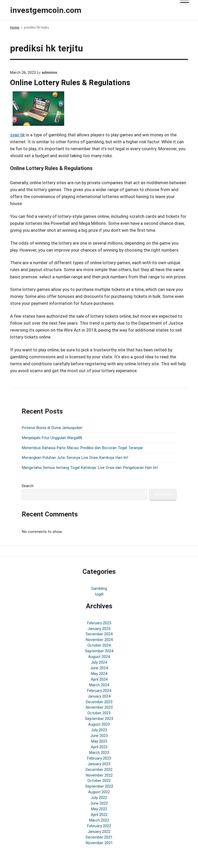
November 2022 (99, 775)
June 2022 (99, 803)
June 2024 (99, 668)
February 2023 (99, 758)
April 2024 (99, 679)
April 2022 (99, 814)
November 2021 (99, 843)
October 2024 (99, 645)
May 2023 (99, 741)
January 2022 (99, 831)
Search (28, 486)
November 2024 (99, 639)
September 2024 (99, 651)
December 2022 (99, 769)
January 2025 (99, 628)
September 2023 (99, 718)
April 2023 (99, 747)
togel (99, 594)
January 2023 (99, 764)
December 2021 (99, 837)
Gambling (99, 588)
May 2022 (99, 809)
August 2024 (99, 656)
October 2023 (99, 713)
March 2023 (99, 752)
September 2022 (99, 786)
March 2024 (99, 685)
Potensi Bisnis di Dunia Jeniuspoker (52, 427)
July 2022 (99, 797)
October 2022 (99, 780)
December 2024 (99, 634)
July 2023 (99, 730)
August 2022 (99, 792)
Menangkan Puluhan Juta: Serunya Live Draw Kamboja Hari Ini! (75, 457)
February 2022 (99, 826)
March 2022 (99, 820)
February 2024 (99, 690)
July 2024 (99, 662)
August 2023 (99, 724)
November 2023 (99, 707)
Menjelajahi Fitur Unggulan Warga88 (52, 437)
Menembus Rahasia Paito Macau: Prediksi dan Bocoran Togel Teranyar (82, 447)
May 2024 (99, 673)
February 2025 (99, 623)
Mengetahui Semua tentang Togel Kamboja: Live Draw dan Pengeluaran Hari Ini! (90, 467)
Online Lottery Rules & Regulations (70, 82)
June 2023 (99, 735)
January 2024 (99, 696)
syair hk (17, 134)
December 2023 (99, 702)
